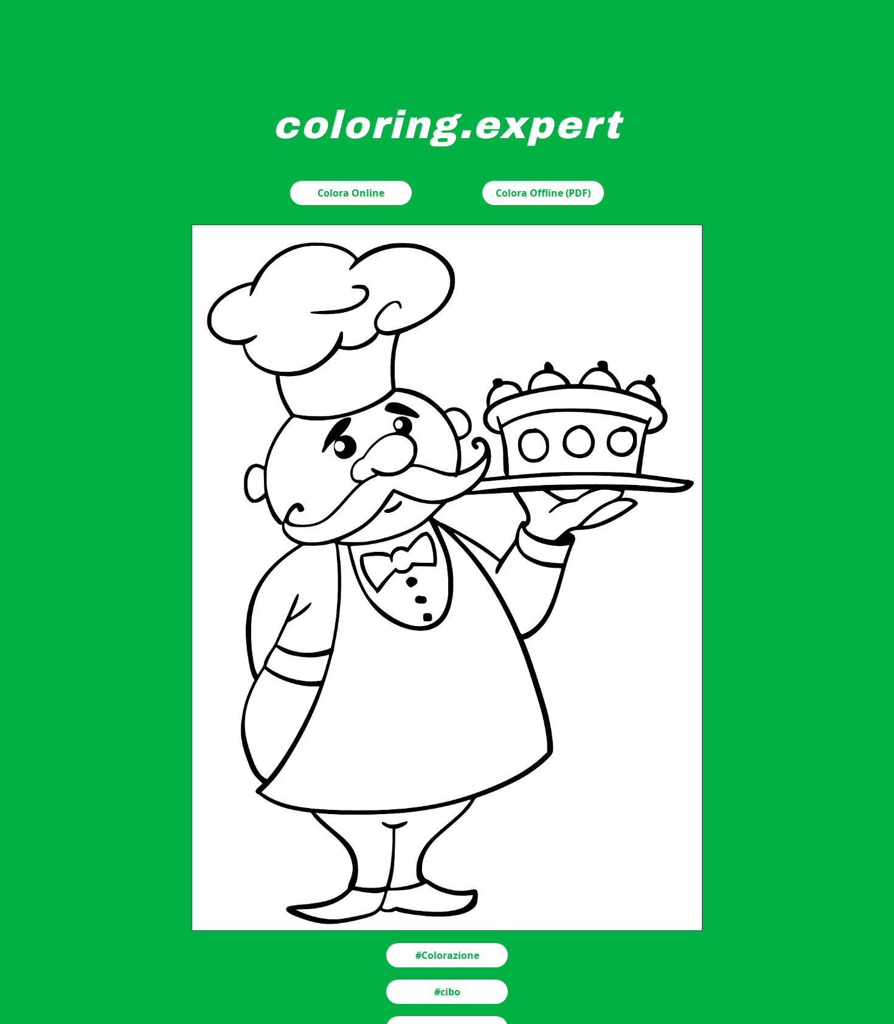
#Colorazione (447, 955)
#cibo (447, 991)
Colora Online (350, 193)
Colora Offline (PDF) (543, 193)
